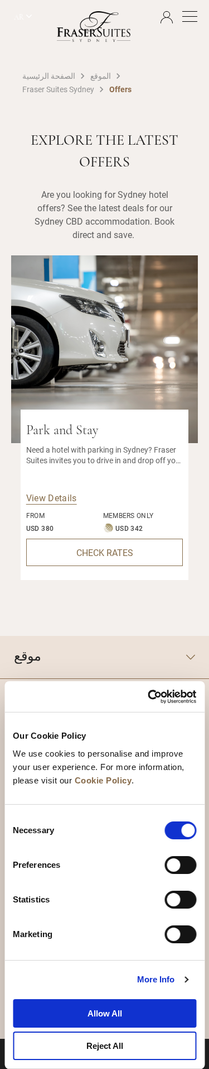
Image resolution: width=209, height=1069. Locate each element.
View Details (51, 497)
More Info (156, 979)
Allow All (105, 1013)
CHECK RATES (104, 552)
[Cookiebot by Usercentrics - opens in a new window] (148, 697)
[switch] (180, 865)
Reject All (104, 1046)
